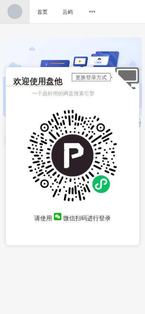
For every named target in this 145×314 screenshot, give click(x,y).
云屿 (67, 11)
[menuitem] (15, 11)
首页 (42, 11)
